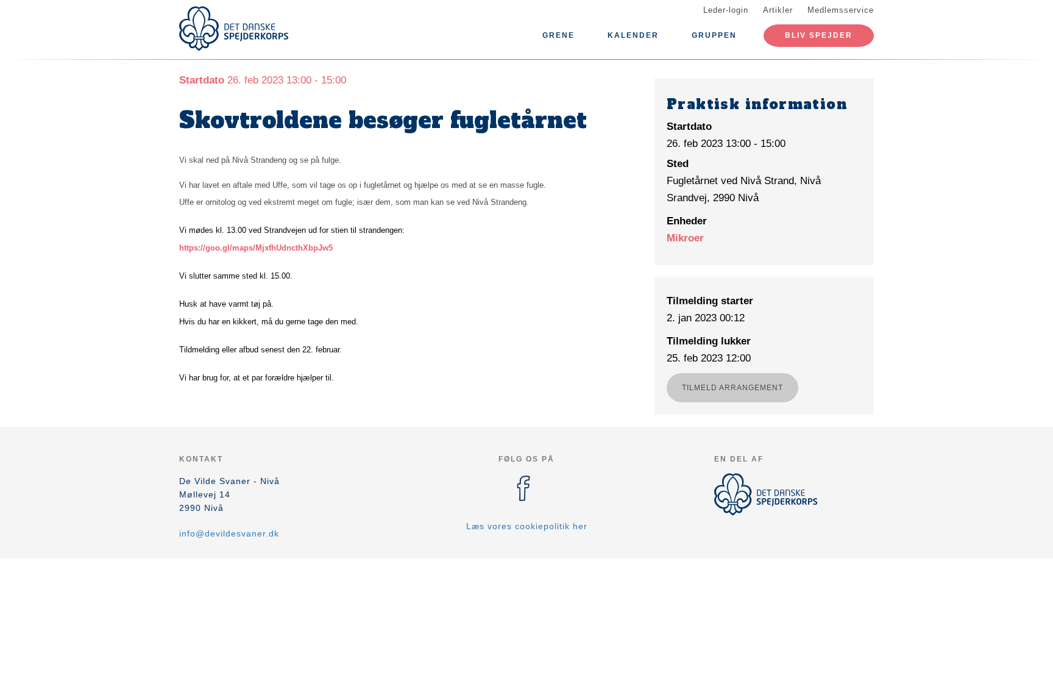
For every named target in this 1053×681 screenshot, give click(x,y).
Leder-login (725, 10)
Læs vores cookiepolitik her (526, 526)
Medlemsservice (840, 10)
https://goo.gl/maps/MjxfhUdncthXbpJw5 (256, 247)
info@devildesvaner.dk (229, 533)
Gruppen (714, 35)
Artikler (778, 10)
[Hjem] (234, 28)
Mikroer (685, 238)
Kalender (633, 35)
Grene (558, 35)
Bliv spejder (819, 35)
